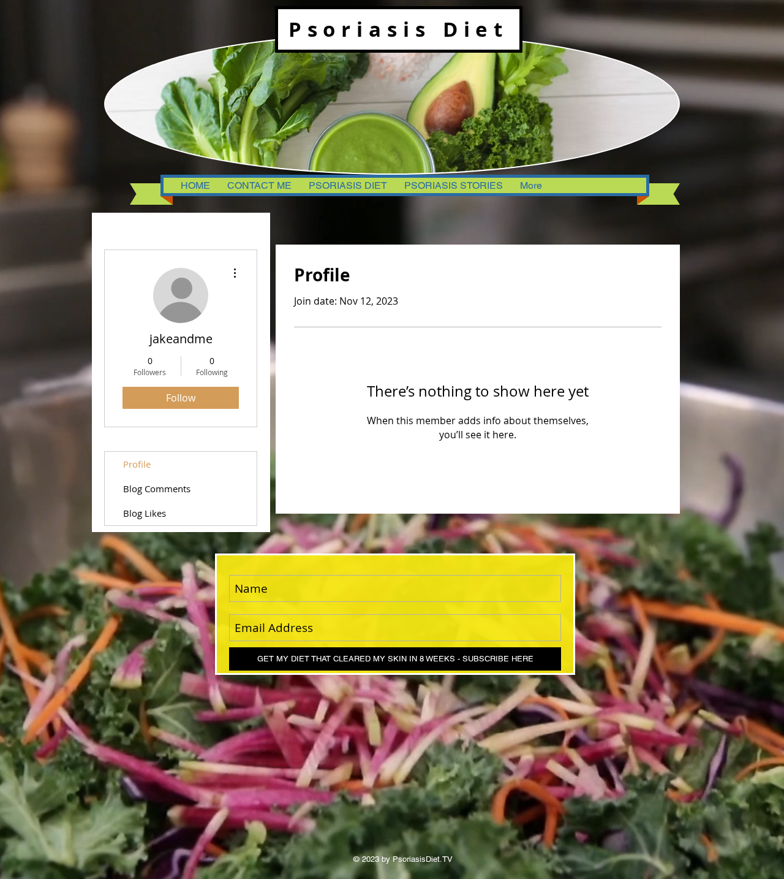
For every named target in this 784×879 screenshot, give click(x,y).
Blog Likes (144, 513)
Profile (137, 464)
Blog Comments (156, 488)
